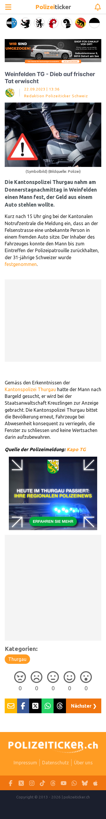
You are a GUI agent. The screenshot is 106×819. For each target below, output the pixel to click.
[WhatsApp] (74, 783)
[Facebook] (11, 783)
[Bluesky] (85, 783)
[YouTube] (64, 783)
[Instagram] (32, 783)
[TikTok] (42, 783)
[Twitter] (21, 783)
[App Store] (95, 783)
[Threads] (53, 783)
